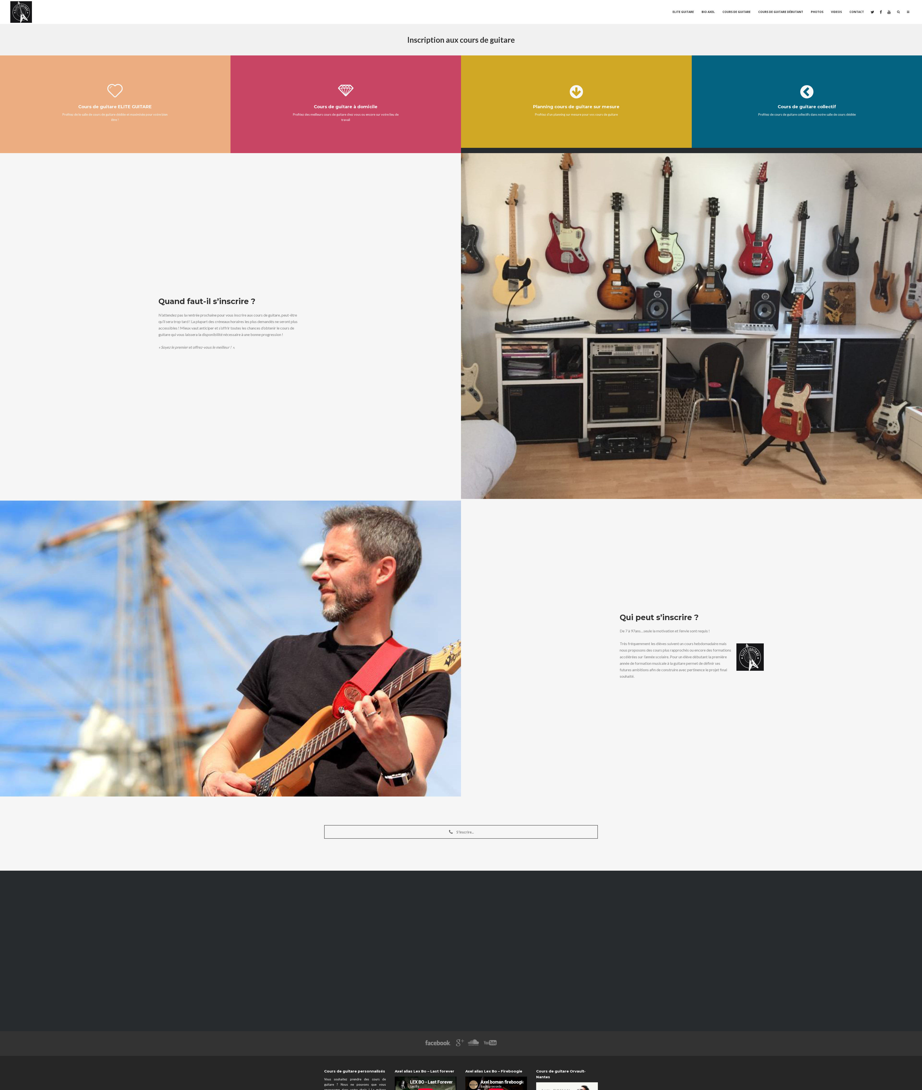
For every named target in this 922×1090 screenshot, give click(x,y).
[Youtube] (490, 1045)
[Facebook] (438, 1045)
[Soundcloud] (473, 1045)
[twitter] (872, 12)
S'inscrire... (465, 832)
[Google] (459, 1045)
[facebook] (880, 12)
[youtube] (889, 12)
